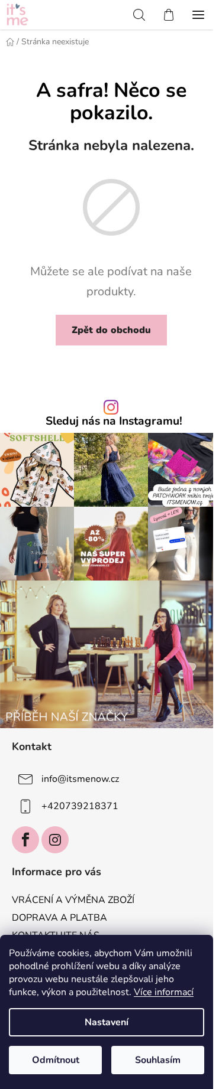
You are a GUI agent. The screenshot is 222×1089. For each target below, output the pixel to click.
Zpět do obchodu (111, 330)
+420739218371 (79, 806)
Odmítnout (55, 1060)
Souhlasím (158, 1060)
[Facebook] (25, 839)
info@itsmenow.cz (80, 778)
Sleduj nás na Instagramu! (114, 421)
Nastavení (106, 1022)
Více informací (164, 992)
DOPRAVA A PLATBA (59, 917)
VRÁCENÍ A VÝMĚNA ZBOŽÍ (73, 900)
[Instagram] (55, 839)
